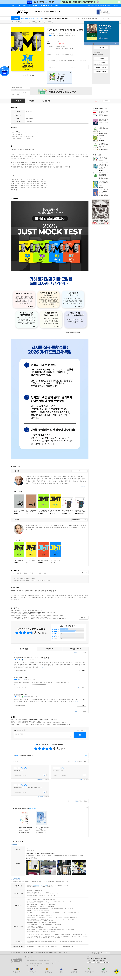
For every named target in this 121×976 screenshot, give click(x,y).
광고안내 (51, 952)
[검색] (73, 12)
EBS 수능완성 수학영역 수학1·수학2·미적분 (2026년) (103, 145)
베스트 (22, 18)
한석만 (52, 33)
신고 (37, 660)
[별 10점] (24, 730)
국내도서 (18, 21)
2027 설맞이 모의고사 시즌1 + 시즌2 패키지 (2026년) (103, 166)
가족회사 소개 (105, 953)
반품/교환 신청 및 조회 (38, 885)
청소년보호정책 (37, 952)
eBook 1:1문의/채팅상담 (102, 960)
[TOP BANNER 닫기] (119, 2)
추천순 (80, 653)
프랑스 (59, 77)
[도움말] (53, 46)
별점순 (84, 653)
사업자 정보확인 (56, 961)
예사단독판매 (84, 18)
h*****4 (41, 796)
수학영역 (49, 21)
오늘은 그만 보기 (89, 44)
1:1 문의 (45, 885)
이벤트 (30, 18)
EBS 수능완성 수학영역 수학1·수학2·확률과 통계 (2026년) (103, 129)
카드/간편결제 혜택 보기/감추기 (72, 54)
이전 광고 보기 (108, 14)
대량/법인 (108, 18)
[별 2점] (17, 730)
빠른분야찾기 (16, 18)
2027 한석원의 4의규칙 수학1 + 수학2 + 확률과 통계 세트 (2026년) (67, 512)
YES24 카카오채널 (92, 953)
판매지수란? (74, 35)
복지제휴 (60, 952)
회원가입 (92, 5)
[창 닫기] (70, 72)
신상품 (26, 18)
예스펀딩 (54, 18)
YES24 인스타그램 (98, 953)
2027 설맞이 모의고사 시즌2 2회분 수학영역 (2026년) (103, 183)
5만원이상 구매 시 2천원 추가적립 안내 (72, 48)
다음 (21, 653)
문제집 (33, 21)
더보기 (106, 108)
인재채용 (18, 952)
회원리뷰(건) (62, 35)
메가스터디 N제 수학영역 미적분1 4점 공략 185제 (103, 191)
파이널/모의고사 (27, 136)
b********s (25, 660)
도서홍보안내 (45, 952)
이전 (17, 653)
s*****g (23, 679)
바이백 (35, 18)
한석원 (48, 33)
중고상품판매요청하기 (51, 67)
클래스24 (59, 18)
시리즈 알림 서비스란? (102, 64)
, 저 (51, 33)
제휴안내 (55, 952)
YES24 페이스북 (94, 953)
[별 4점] (19, 730)
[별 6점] (21, 730)
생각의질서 (58, 33)
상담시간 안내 (105, 962)
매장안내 (39, 18)
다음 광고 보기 (109, 14)
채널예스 (46, 18)
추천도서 (102, 18)
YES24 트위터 (96, 953)
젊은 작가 (78, 18)
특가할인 (97, 18)
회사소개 (13, 952)
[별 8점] (22, 730)
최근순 (75, 653)
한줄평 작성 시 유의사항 (85, 730)
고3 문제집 (41, 21)
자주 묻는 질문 (98, 962)
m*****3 (25, 696)
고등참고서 (25, 21)
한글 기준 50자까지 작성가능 (21, 734)
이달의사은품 (91, 18)
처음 (14, 653)
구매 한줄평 (71, 761)
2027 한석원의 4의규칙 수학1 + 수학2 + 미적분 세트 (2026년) (80, 512)
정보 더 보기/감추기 (57, 35)
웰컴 (13, 21)
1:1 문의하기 (90, 962)
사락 (50, 18)
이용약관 (23, 952)
